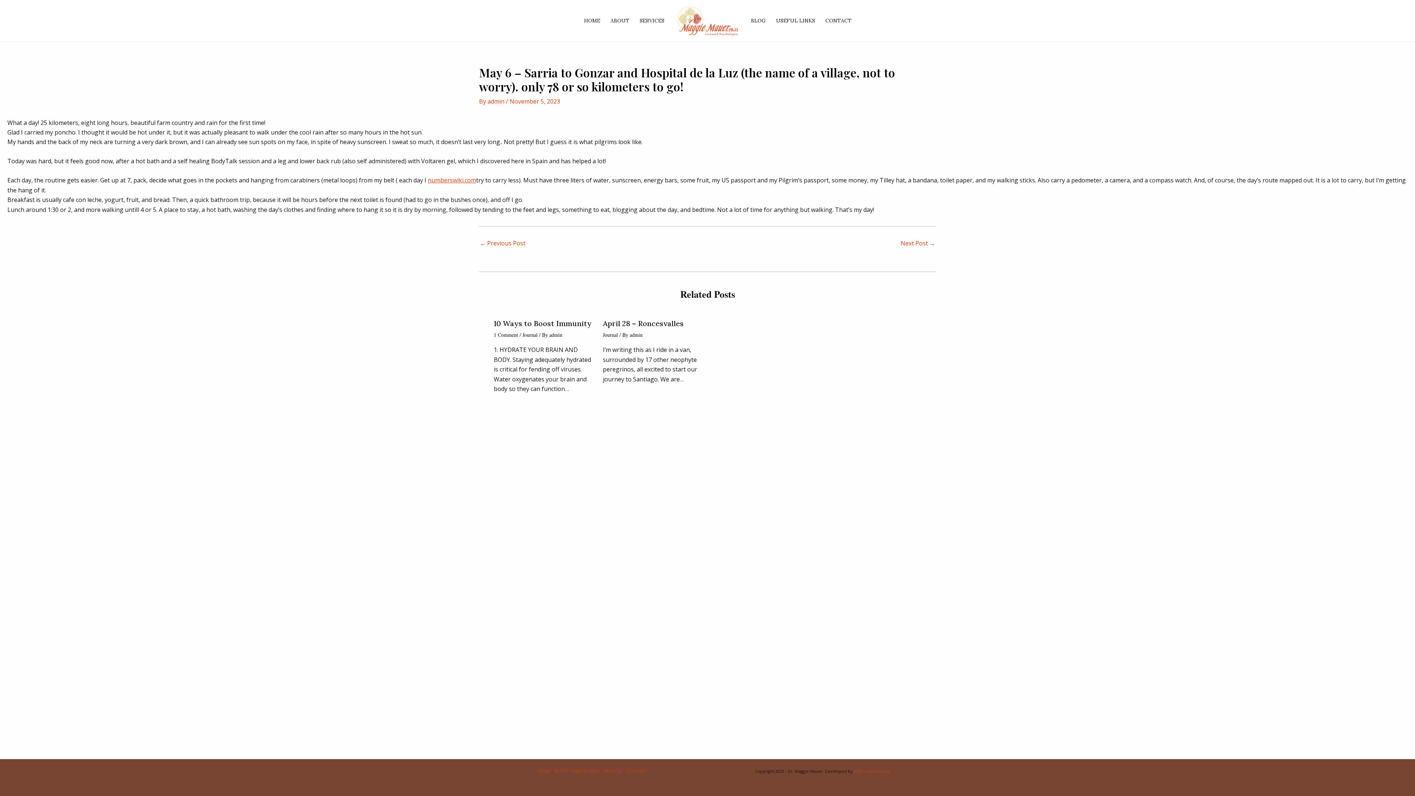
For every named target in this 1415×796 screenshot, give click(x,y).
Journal (530, 334)
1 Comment (506, 334)
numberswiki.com (452, 180)
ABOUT (620, 20)
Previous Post (502, 243)
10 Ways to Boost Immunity (542, 323)
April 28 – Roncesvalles (643, 323)
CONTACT (838, 20)
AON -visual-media (872, 771)
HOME (592, 20)
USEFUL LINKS (795, 20)
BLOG (758, 20)
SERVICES (652, 20)
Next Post (918, 243)
